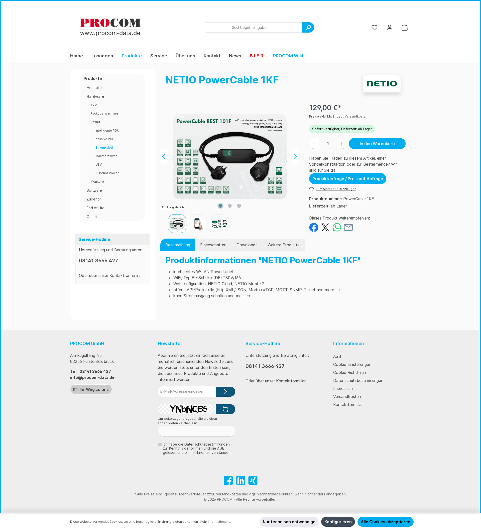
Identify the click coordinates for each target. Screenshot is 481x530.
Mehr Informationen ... (215, 521)
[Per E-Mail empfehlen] (348, 227)
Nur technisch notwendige (289, 521)
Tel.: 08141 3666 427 (90, 371)
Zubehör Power (107, 173)
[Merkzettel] (374, 27)
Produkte (93, 78)
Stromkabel (104, 147)
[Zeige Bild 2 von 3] (230, 206)
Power (95, 122)
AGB (337, 356)
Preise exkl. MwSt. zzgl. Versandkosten (338, 116)
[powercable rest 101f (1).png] (230, 156)
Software (94, 190)
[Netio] (382, 83)
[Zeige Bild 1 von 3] (220, 206)
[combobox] (252, 27)
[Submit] (225, 391)
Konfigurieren (338, 521)
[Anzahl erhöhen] (342, 143)
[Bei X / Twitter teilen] (325, 227)
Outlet (92, 217)
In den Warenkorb (377, 143)
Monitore (97, 181)
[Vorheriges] (164, 156)
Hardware (95, 96)
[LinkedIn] (240, 480)
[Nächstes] (295, 156)
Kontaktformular (124, 275)
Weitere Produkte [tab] (284, 244)
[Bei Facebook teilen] (313, 227)
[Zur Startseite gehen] (110, 27)
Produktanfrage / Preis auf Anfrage (347, 178)
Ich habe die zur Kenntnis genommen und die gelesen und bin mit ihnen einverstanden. (197, 448)
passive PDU (104, 139)
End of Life (95, 208)
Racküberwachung (104, 113)
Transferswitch (106, 156)
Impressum (343, 388)
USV (98, 164)
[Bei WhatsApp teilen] (336, 227)
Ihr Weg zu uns (94, 389)
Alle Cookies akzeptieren (385, 521)
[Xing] (253, 480)
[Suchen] (308, 27)
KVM (93, 105)
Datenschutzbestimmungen (358, 380)
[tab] (177, 245)
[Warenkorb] (404, 27)
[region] (229, 167)
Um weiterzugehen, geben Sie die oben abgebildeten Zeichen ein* (187, 421)
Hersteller (95, 87)
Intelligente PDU (107, 130)
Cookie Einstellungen (352, 364)
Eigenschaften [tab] (213, 244)
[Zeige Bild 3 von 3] (239, 206)
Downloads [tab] (247, 244)
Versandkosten (347, 396)
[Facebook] (228, 480)
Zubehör (94, 199)
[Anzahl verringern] (314, 143)
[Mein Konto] (389, 27)
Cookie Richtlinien (349, 372)
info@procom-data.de (92, 377)
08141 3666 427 (98, 261)
